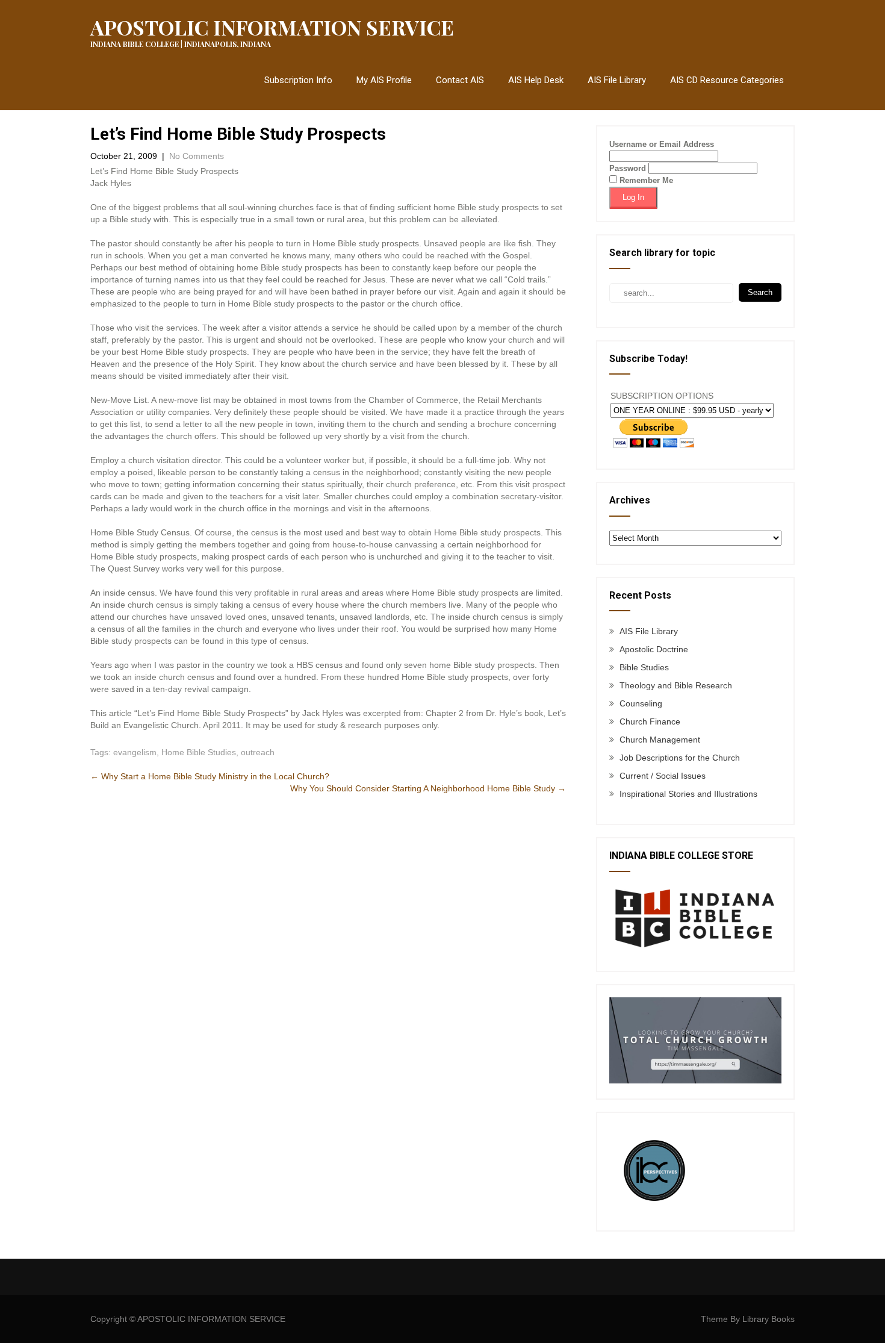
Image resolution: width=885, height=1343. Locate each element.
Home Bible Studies (198, 752)
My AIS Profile (384, 80)
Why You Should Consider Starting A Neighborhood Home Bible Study (428, 788)
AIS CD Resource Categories (727, 80)
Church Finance (650, 721)
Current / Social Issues (663, 776)
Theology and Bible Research (676, 685)
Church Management (660, 739)
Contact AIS (460, 80)
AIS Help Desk (536, 80)
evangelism (135, 752)
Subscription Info (298, 80)
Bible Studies (644, 667)
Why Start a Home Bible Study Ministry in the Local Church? (209, 776)
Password (627, 168)
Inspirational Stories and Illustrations (688, 794)
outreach (258, 752)
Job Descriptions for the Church (680, 757)
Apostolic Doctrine (654, 649)
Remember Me (645, 180)
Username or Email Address (661, 144)
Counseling (641, 703)
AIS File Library (617, 80)
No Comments (196, 156)
